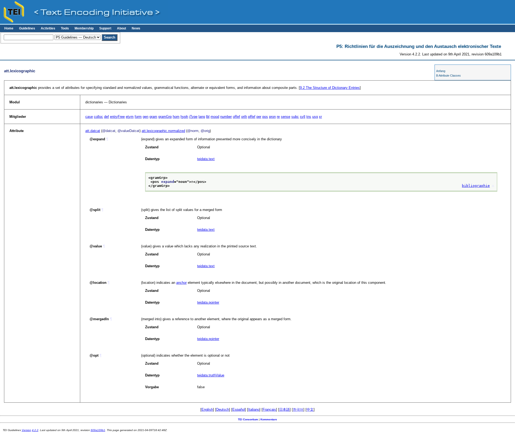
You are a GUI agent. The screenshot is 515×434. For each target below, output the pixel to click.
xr (320, 117)
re (278, 117)
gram (153, 117)
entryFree (117, 117)
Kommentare (268, 419)
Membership (84, 28)
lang (201, 117)
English (207, 409)
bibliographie (476, 186)
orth (244, 117)
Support (105, 28)
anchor (181, 283)
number (226, 117)
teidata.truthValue (210, 375)
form (138, 117)
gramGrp (165, 117)
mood (215, 117)
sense (285, 117)
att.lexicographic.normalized (163, 131)
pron (272, 117)
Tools (65, 28)
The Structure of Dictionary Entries (330, 88)
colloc (98, 117)
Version (26, 430)
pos (265, 117)
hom (176, 117)
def (106, 117)
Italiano (253, 409)
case (89, 117)
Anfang (440, 71)
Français (269, 409)
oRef (236, 117)
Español (238, 409)
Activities (48, 28)
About (121, 28)
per (258, 117)
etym (130, 117)
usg (315, 117)
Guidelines (27, 28)
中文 (310, 409)
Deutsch (222, 409)
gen (145, 117)
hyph (184, 117)
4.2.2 (35, 430)
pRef (251, 117)
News (136, 28)
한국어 (298, 409)
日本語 (284, 409)
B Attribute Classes (448, 75)
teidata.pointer (208, 302)
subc (295, 117)
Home (8, 28)
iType (193, 117)
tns (308, 117)
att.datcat (92, 131)
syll (302, 117)
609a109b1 (98, 430)
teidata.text (206, 159)
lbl (207, 117)
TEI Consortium (248, 419)
